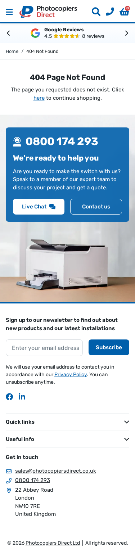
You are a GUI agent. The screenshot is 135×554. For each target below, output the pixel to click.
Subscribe (109, 347)
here (39, 98)
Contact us (96, 206)
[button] (124, 12)
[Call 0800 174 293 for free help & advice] (107, 12)
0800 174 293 (32, 480)
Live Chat (34, 206)
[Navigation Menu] (9, 12)
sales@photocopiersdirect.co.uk (55, 471)
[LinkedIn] (22, 396)
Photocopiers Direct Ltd (48, 11)
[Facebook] (9, 396)
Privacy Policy (70, 374)
